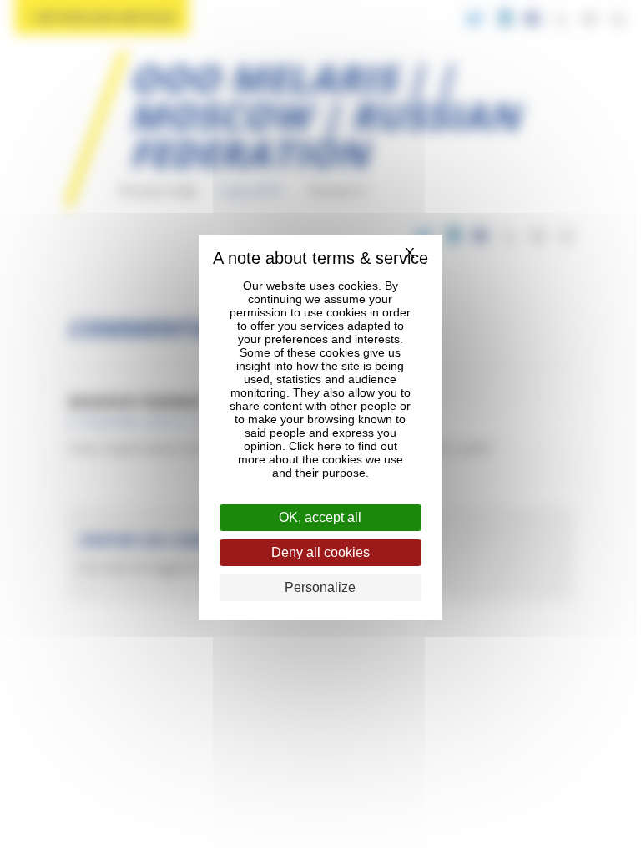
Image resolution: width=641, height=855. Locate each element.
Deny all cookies (320, 552)
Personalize (320, 587)
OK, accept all (320, 517)
